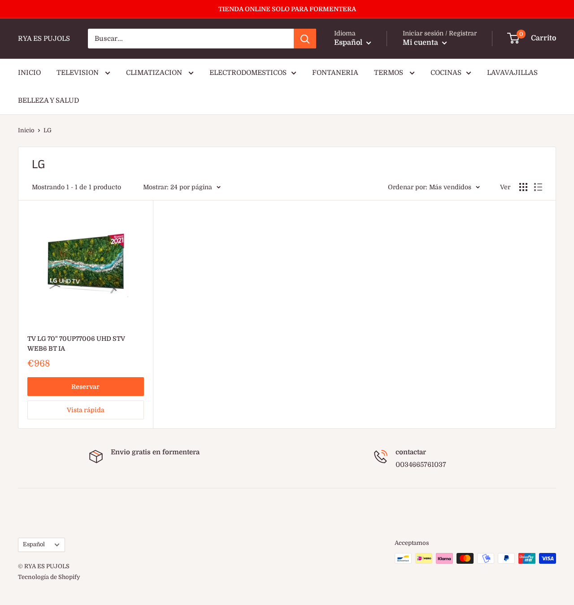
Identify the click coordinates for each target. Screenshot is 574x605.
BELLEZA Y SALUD (48, 100)
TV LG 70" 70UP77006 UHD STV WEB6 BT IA (76, 343)
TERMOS (389, 73)
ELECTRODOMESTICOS (248, 73)
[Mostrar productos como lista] (538, 187)
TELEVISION (78, 73)
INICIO (29, 73)
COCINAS (445, 73)
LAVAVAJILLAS (512, 73)
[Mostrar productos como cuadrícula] (523, 187)
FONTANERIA (335, 73)
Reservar (85, 386)
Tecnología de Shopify (49, 577)
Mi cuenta (421, 43)
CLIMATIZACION (155, 73)
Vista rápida (85, 409)
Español (34, 544)
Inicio (26, 130)
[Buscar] (305, 38)
